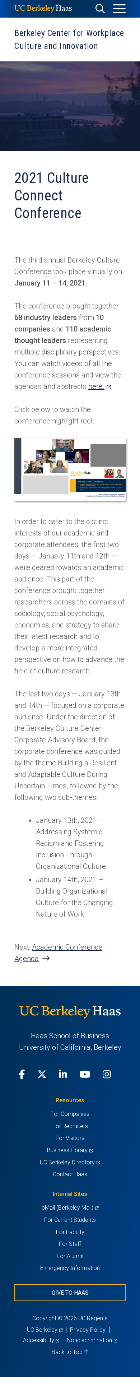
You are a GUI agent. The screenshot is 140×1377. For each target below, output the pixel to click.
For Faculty (70, 1232)
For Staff (70, 1244)
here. (99, 386)
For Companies (70, 1114)
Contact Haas (70, 1174)
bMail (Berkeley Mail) (70, 1207)
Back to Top (68, 1352)
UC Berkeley (44, 1329)
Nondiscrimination (92, 1340)
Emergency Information (70, 1268)
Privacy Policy (88, 1329)
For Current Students (70, 1219)
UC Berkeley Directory (70, 1162)
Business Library (70, 1150)
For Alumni (70, 1256)
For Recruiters (70, 1126)
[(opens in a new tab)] (70, 498)
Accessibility (41, 1340)
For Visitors (70, 1138)
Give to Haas (70, 1292)
